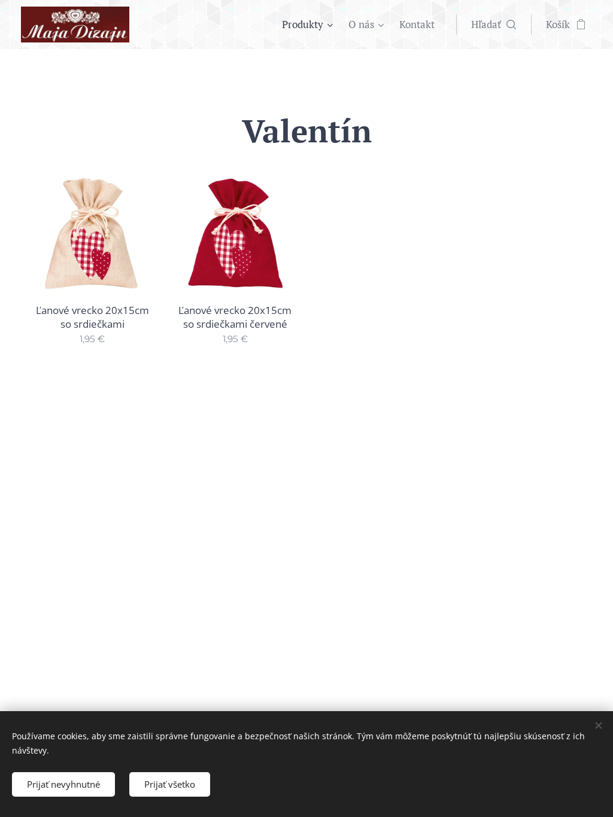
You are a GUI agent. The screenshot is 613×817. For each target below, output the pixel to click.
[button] (493, 24)
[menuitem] (309, 24)
